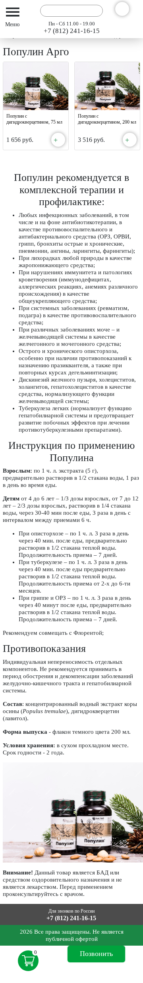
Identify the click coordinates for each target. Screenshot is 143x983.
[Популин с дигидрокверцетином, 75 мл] (35, 86)
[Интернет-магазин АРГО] (31, 10)
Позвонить (96, 954)
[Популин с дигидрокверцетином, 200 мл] (107, 86)
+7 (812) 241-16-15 (72, 31)
